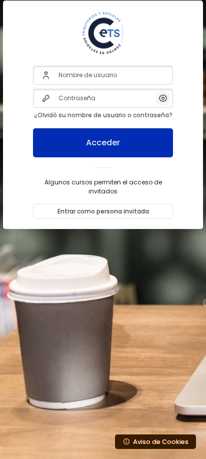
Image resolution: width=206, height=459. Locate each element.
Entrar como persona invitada (103, 211)
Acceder (103, 142)
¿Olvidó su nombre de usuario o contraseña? (103, 115)
